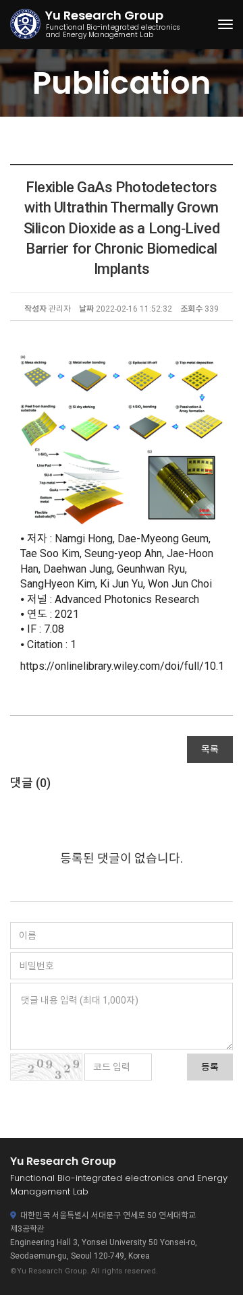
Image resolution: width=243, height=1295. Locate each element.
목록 (210, 749)
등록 (210, 1067)
